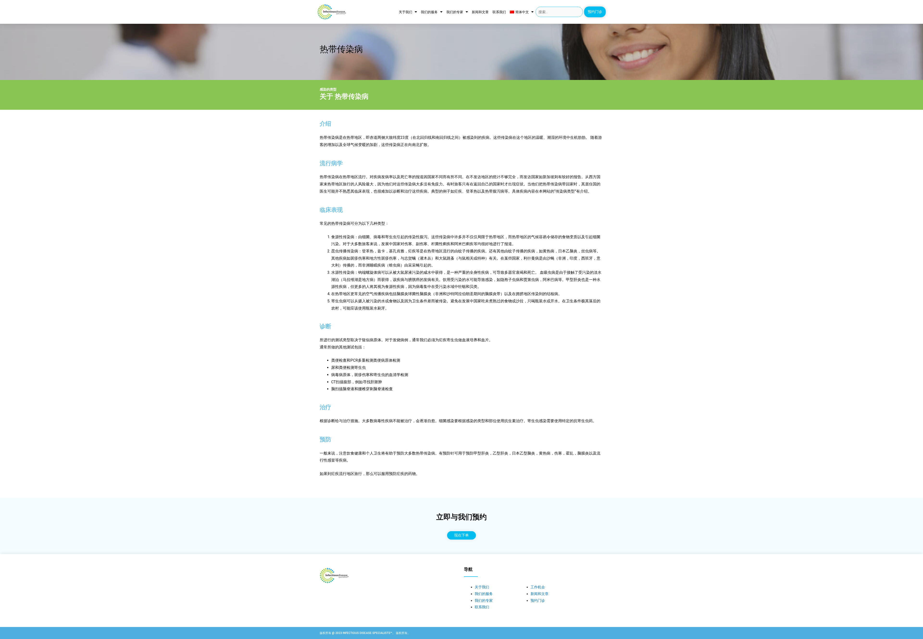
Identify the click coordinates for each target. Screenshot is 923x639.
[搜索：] (559, 12)
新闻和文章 (480, 12)
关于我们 (405, 12)
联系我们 (499, 12)
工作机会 (537, 587)
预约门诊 (537, 600)
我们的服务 (429, 12)
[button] (595, 11)
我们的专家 (454, 12)
